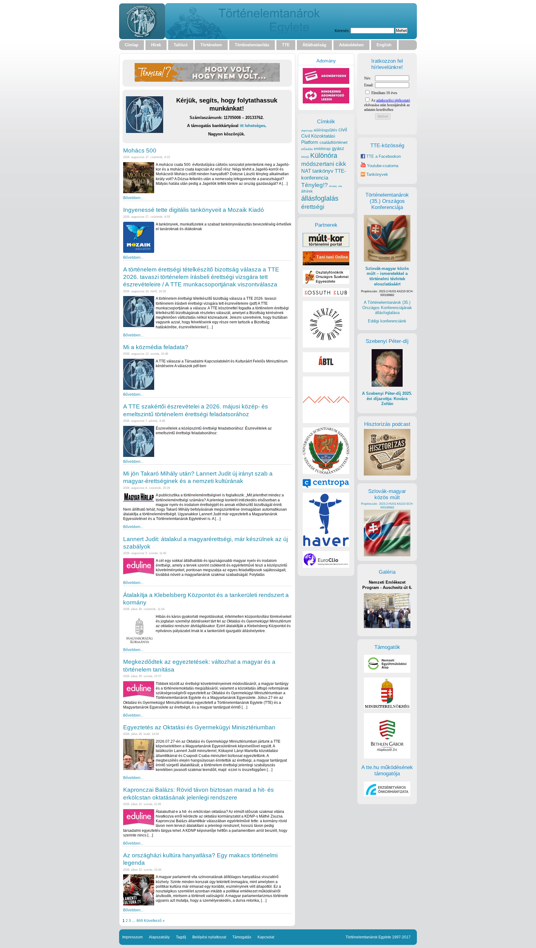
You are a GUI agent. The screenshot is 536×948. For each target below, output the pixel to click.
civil (342, 129)
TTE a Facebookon (383, 156)
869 (139, 920)
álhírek (307, 191)
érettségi (312, 206)
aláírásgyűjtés (325, 130)
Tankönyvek (377, 174)
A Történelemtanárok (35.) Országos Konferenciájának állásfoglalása (387, 307)
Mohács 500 (139, 150)
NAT (306, 171)
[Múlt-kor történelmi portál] (326, 245)
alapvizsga (306, 130)
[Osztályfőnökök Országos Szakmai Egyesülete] (326, 282)
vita (340, 186)
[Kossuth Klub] (326, 295)
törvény (333, 186)
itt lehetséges (252, 125)
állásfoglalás (319, 198)
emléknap (322, 149)
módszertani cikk (323, 164)
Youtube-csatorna (382, 165)
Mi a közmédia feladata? (155, 347)
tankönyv (322, 171)
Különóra (323, 155)
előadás (307, 149)
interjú (305, 156)
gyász (338, 148)
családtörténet (333, 142)
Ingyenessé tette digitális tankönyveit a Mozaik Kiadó (193, 210)
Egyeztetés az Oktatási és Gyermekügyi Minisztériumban (199, 727)
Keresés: (342, 31)
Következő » (154, 920)
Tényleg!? (314, 185)
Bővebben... (133, 198)
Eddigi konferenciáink (387, 321)
